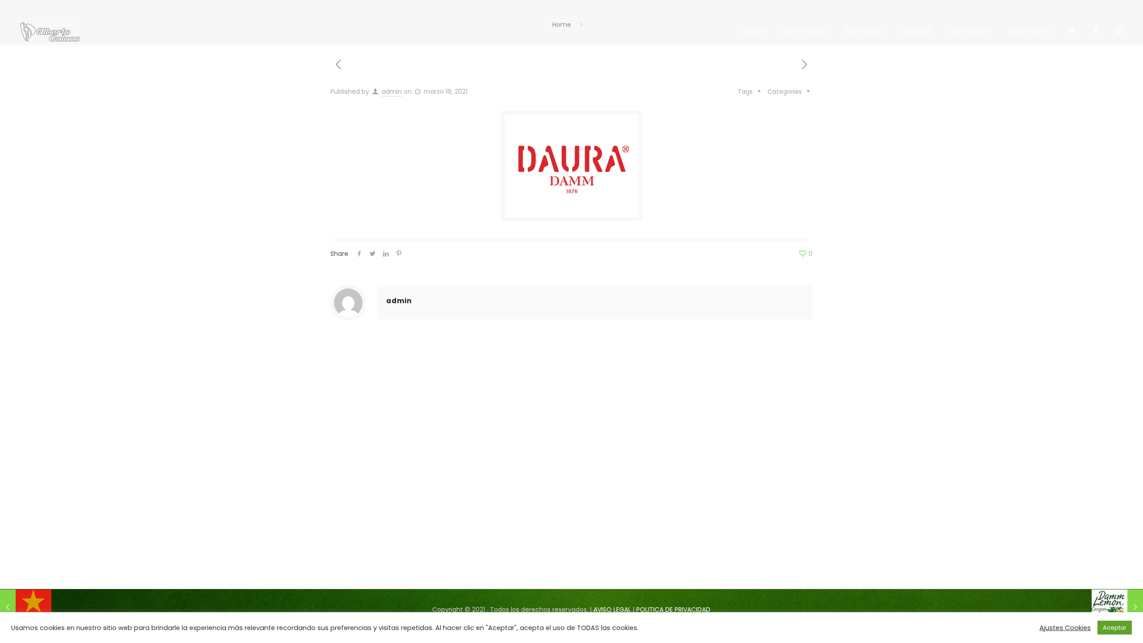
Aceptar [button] (1114, 627)
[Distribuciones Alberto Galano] (50, 31)
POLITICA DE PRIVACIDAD (673, 609)
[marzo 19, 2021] (25, 607)
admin (392, 91)
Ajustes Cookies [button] (1065, 628)
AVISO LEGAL (612, 609)
